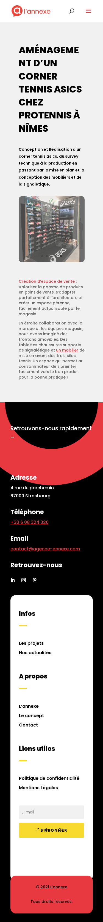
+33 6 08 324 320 (29, 522)
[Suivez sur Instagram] (23, 580)
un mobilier (67, 350)
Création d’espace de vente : (48, 281)
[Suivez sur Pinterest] (34, 580)
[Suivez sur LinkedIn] (12, 580)
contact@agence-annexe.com (45, 549)
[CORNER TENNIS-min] (52, 261)
